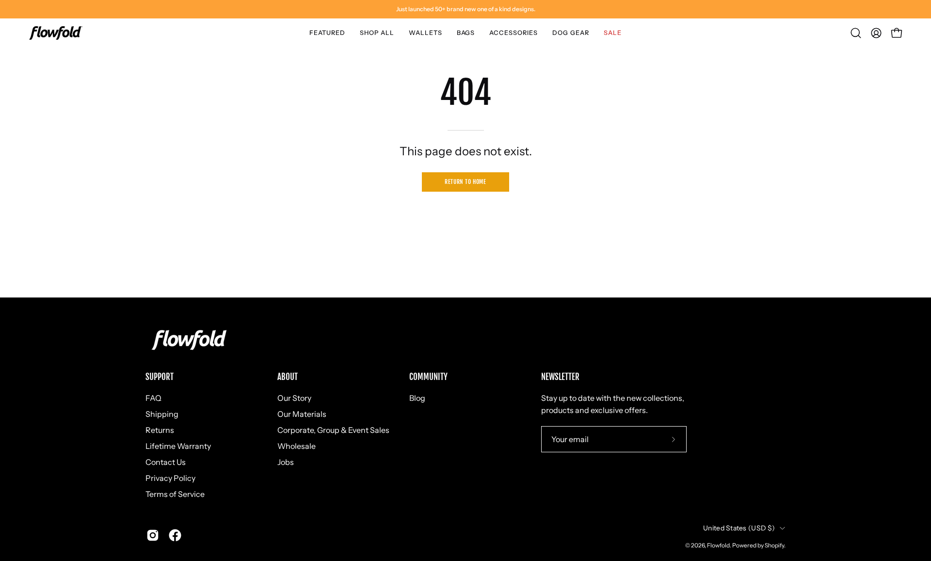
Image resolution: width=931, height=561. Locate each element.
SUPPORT (159, 377)
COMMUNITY (428, 377)
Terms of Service (175, 494)
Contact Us (165, 462)
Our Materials (301, 414)
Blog (417, 398)
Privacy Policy (170, 478)
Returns (159, 430)
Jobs (285, 462)
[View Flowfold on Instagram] (152, 535)
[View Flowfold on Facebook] (175, 535)
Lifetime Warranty (178, 446)
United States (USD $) (739, 528)
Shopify (774, 545)
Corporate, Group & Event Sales (333, 430)
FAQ (153, 398)
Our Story (294, 398)
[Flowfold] (55, 33)
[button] (327, 33)
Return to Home (465, 181)
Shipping (161, 414)
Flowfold (718, 545)
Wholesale (296, 446)
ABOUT (287, 377)
